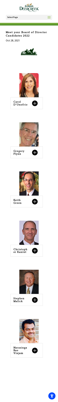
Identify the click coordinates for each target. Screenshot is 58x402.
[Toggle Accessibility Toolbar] (52, 396)
